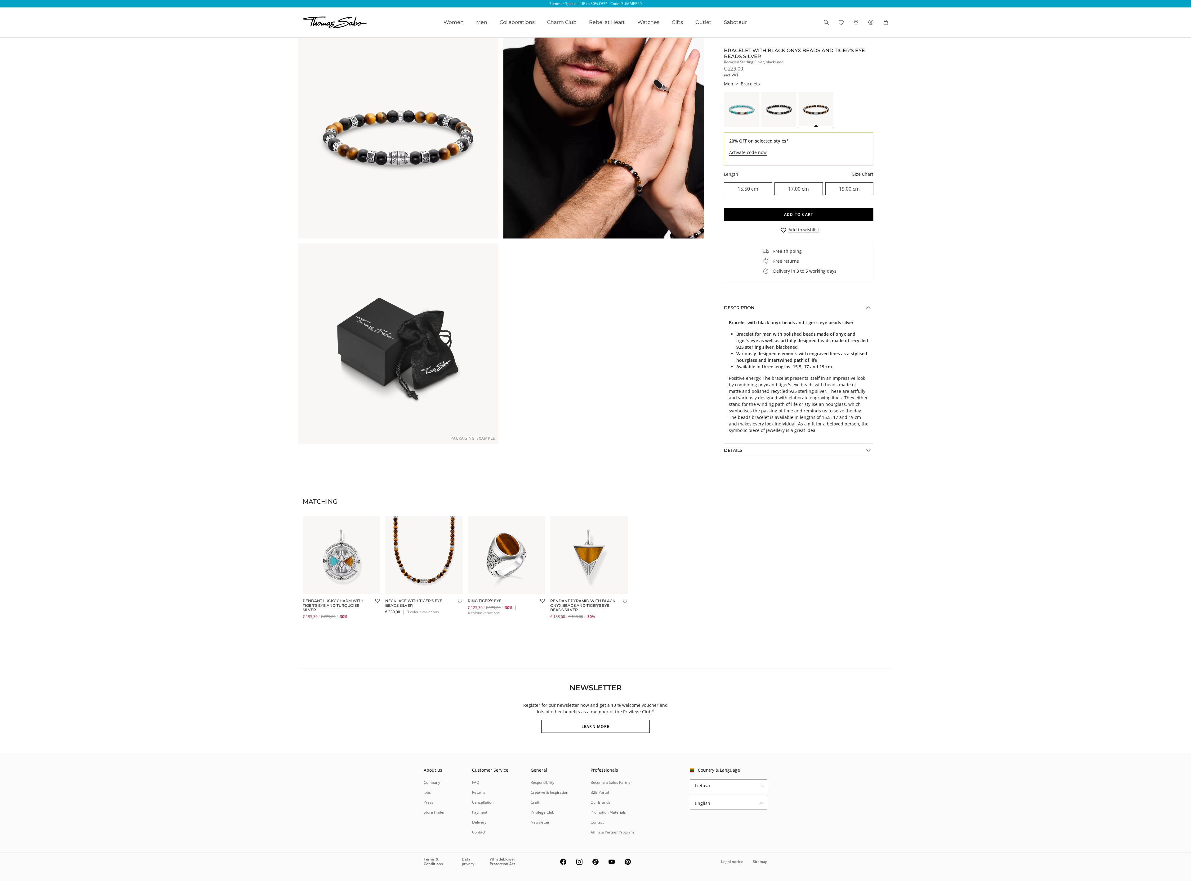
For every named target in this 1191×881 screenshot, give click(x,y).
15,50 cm (748, 188)
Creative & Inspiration (549, 792)
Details (733, 450)
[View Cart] (885, 22)
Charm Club (562, 22)
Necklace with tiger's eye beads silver (413, 602)
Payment (479, 812)
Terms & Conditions (433, 861)
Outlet (703, 22)
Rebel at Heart (607, 22)
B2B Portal (600, 792)
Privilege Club (542, 812)
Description (739, 308)
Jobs (427, 792)
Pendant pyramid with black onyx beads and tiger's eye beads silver (582, 605)
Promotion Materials (608, 812)
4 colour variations (484, 612)
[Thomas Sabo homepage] (335, 22)
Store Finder (434, 812)
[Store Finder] (856, 22)
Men (481, 22)
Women (454, 22)
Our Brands (600, 802)
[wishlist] (841, 22)
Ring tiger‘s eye (485, 600)
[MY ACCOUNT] (870, 22)
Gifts (677, 22)
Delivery (479, 822)
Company (432, 782)
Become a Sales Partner (611, 782)
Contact (478, 832)
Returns (478, 792)
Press (428, 802)
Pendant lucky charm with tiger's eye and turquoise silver (333, 605)
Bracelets (750, 84)
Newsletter (540, 822)
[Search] (826, 22)
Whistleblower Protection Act (502, 861)
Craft (535, 802)
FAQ (475, 782)
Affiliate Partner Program (612, 832)
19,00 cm (849, 188)
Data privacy (468, 861)
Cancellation (482, 802)
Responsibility (542, 782)
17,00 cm (798, 188)
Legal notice (732, 861)
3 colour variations (423, 612)
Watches (648, 22)
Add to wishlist (803, 230)
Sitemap (760, 861)
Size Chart (862, 174)
